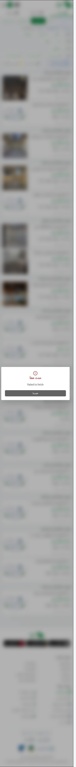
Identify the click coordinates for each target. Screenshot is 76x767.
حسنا (35, 393)
